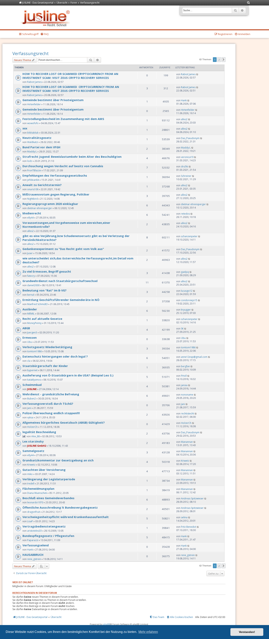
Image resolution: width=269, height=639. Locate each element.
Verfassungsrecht (30, 53)
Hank (184, 100)
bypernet (32, 370)
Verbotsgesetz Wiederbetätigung (47, 347)
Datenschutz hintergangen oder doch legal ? (55, 356)
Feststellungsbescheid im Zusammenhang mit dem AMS (63, 119)
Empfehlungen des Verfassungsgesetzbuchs (54, 175)
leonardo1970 (35, 502)
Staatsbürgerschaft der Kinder (45, 366)
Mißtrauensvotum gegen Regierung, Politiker (55, 194)
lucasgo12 (186, 290)
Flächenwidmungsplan (38, 489)
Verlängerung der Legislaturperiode (48, 479)
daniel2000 (33, 285)
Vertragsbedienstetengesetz (44, 526)
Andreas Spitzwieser (192, 498)
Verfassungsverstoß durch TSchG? (47, 404)
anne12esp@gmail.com (194, 357)
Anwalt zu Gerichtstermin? (42, 185)
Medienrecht (31, 213)
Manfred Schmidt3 (37, 304)
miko (30, 474)
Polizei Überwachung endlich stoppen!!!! (51, 413)
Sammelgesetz (33, 451)
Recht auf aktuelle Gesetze (42, 319)
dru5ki (184, 166)
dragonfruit (33, 512)
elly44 (30, 217)
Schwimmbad (32, 385)
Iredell (30, 483)
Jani (29, 408)
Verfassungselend (35, 545)
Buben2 (31, 398)
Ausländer (29, 309)
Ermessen (29, 337)
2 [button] (219, 59)
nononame (187, 394)
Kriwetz (31, 464)
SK (182, 328)
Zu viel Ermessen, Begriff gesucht (46, 271)
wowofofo (33, 123)
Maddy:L (32, 151)
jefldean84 (33, 180)
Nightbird (32, 198)
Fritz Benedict (188, 526)
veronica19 (187, 157)
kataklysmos (34, 379)
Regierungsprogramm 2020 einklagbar (50, 204)
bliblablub (33, 132)
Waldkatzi (32, 142)
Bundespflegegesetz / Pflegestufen (48, 536)
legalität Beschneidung (39, 432)
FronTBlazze (34, 170)
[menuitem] (248, 3)
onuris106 (32, 189)
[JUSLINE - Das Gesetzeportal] (46, 17)
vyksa (30, 417)
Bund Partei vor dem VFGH (41, 147)
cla (28, 360)
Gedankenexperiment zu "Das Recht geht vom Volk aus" (63, 249)
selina (184, 517)
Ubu (29, 342)
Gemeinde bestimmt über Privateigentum (52, 100)
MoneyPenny (34, 323)
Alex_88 (35, 436)
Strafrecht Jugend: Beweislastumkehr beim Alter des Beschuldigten (72, 157)
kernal (30, 294)
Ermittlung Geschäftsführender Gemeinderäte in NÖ (60, 300)
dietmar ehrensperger (39, 208)
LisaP (30, 521)
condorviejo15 (189, 300)
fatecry (31, 276)
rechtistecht (187, 413)
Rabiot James (34, 82)
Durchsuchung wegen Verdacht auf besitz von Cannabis (62, 166)
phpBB (106, 624)
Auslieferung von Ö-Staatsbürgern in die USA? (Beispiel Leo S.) (67, 375)
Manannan (187, 442)
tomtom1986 (34, 351)
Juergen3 (32, 332)
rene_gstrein (34, 559)
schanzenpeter (189, 236)
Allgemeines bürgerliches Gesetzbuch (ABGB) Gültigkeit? (63, 422)
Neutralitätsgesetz (36, 138)
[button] (223, 59)
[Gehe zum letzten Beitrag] (197, 74)
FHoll (184, 375)
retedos (185, 213)
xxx (24, 128)
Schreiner (186, 176)
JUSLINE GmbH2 (36, 445)
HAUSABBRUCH (33, 555)
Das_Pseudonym (190, 138)
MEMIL (30, 313)
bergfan (185, 366)
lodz (29, 161)
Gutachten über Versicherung (44, 470)
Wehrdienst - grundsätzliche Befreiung (50, 394)
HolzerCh (32, 427)
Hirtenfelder (34, 104)
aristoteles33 (34, 530)
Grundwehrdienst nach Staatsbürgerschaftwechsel (59, 281)
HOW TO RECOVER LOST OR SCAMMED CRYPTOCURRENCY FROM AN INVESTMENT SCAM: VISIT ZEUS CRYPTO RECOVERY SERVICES (70, 76)
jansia (184, 385)
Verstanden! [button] (247, 631)
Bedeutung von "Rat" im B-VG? (44, 290)
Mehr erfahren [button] (148, 631)
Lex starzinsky (33, 441)
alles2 (184, 119)
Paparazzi (32, 540)
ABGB (26, 328)
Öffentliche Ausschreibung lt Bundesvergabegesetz (60, 507)
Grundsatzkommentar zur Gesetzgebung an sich (58, 460)
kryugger (186, 309)
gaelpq (185, 272)
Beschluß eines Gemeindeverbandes (48, 498)
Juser (30, 253)
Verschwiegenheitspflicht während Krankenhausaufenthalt (65, 517)
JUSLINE (32, 389)
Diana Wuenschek (37, 493)
